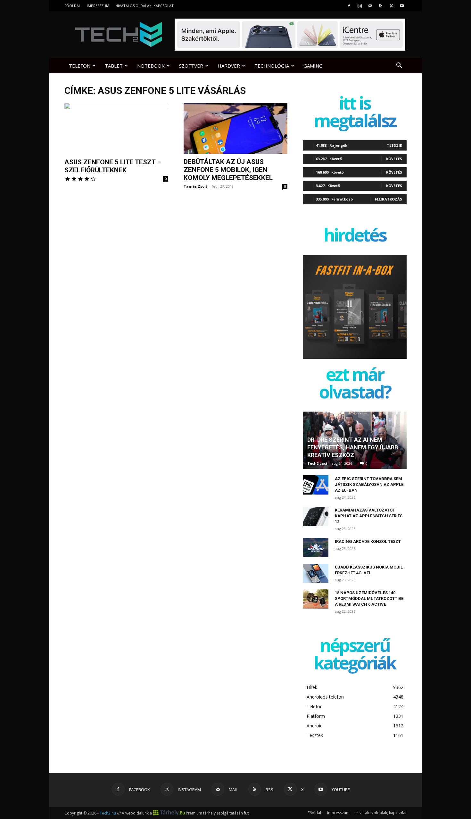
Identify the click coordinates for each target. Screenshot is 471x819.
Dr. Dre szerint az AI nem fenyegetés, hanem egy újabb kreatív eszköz (352, 447)
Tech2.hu (108, 813)
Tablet (114, 65)
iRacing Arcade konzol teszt (368, 541)
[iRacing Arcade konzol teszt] (315, 547)
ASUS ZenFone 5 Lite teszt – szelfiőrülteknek (112, 166)
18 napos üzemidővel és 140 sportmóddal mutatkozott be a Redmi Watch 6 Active (369, 598)
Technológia (271, 65)
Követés (394, 158)
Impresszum (98, 5)
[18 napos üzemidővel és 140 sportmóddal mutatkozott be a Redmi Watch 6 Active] (315, 599)
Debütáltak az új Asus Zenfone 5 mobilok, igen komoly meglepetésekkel (228, 170)
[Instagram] (359, 5)
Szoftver (191, 65)
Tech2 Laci (317, 463)
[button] (399, 66)
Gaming (313, 65)
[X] (391, 5)
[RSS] (380, 5)
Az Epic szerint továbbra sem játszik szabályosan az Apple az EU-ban (369, 484)
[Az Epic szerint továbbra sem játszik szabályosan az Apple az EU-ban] (315, 485)
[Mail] (370, 5)
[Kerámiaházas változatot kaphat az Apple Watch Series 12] (315, 516)
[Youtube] (402, 5)
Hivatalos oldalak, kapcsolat (144, 5)
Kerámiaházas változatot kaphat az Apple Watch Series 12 (368, 516)
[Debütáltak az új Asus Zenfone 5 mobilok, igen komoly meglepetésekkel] (235, 128)
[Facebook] (349, 5)
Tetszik (394, 145)
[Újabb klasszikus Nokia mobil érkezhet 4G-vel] (315, 573)
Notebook (151, 65)
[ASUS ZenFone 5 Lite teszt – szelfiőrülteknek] (116, 128)
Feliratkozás (388, 199)
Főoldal (72, 5)
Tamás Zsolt (195, 186)
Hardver (229, 65)
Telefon (79, 65)
